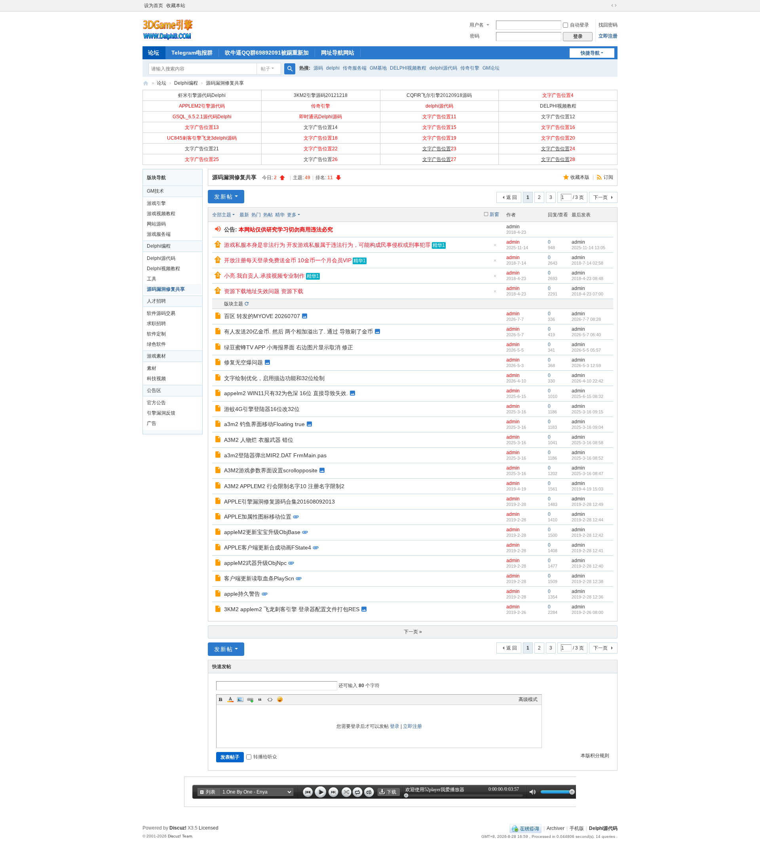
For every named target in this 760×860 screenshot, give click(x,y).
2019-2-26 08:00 (587, 612)
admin (513, 226)
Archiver (555, 828)
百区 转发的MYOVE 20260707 (262, 316)
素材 (151, 368)
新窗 (494, 214)
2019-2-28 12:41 (587, 550)
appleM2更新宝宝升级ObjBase (262, 532)
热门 (256, 215)
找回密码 (608, 25)
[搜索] (289, 68)
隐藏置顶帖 (494, 247)
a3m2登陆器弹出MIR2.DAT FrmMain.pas (275, 455)
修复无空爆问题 (243, 362)
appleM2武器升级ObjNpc (255, 563)
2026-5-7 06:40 (586, 334)
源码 (318, 68)
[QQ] (525, 828)
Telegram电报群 (192, 52)
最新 (244, 215)
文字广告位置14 (321, 127)
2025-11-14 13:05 (588, 247)
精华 (280, 215)
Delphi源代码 (145, 83)
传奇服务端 (355, 68)
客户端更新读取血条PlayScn (259, 578)
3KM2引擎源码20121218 (321, 95)
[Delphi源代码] (168, 28)
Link (250, 699)
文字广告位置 (436, 149)
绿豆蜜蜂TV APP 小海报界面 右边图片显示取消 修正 (288, 347)
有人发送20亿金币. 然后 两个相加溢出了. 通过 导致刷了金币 (298, 331)
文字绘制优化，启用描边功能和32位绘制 (274, 378)
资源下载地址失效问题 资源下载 (263, 291)
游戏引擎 (156, 203)
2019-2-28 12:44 (587, 519)
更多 (291, 215)
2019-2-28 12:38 (587, 581)
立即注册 (608, 36)
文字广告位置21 (202, 149)
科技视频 (156, 378)
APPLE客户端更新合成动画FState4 (267, 547)
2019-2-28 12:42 (587, 535)
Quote (260, 699)
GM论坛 (491, 68)
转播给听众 (265, 757)
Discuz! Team (180, 836)
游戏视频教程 (161, 213)
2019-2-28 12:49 (587, 504)
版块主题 (233, 304)
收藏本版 (580, 177)
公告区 (154, 390)
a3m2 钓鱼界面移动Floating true (264, 424)
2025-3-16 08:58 (587, 442)
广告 (151, 423)
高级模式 (528, 699)
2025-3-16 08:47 (587, 473)
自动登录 (579, 25)
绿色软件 (156, 344)
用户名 (476, 25)
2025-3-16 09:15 (587, 411)
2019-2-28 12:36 (587, 597)
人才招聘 (156, 301)
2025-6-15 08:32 (587, 396)
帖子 (265, 69)
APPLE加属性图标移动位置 (257, 516)
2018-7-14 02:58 (587, 263)
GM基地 (378, 68)
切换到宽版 (614, 5)
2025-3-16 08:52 (587, 458)
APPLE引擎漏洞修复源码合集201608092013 (279, 501)
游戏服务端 (159, 234)
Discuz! (177, 828)
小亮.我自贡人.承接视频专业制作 (264, 276)
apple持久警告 (242, 594)
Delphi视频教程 (163, 268)
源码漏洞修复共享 (225, 83)
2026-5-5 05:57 (586, 350)
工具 (151, 279)
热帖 (268, 215)
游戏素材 (156, 356)
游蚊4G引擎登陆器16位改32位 (262, 409)
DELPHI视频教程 (408, 68)
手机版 (577, 828)
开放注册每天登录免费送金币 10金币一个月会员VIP (288, 260)
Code (270, 699)
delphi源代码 (443, 68)
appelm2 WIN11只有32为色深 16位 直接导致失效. (286, 393)
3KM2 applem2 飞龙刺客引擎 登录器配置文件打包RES (291, 609)
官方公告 (156, 402)
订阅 (608, 177)
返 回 (511, 197)
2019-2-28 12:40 (587, 566)
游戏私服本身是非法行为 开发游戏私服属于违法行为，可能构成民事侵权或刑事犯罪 (327, 245)
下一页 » (413, 632)
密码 (474, 36)
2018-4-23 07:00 (587, 294)
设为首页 (153, 5)
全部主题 (221, 215)
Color (230, 699)
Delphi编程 (186, 83)
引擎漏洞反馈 (161, 413)
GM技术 (155, 191)
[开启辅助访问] (606, 5)
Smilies (280, 699)
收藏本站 (175, 5)
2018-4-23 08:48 (587, 278)
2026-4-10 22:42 (587, 381)
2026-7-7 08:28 (586, 319)
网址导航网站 (337, 52)
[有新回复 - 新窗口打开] (218, 317)
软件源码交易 (161, 313)
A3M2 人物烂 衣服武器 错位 (258, 440)
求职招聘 (156, 323)
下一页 (600, 197)
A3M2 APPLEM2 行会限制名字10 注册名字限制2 (284, 486)
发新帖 (223, 196)
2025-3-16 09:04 (587, 427)
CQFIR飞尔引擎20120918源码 (439, 95)
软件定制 (156, 334)
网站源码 (156, 224)
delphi (333, 68)
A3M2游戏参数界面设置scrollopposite (270, 470)
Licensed (208, 828)
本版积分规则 (595, 755)
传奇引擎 (469, 68)
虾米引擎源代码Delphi (202, 95)
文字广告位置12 (558, 116)
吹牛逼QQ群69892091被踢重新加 (267, 52)
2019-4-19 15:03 (587, 489)
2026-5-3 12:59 (586, 365)
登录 (394, 726)
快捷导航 (590, 53)
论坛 (153, 52)
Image (240, 699)
